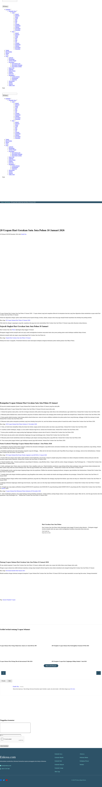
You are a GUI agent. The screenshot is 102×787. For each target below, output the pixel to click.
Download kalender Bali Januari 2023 (15, 570)
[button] (10, 9)
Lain (7, 56)
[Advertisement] (51, 190)
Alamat (10, 82)
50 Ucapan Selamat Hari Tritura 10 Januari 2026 (18, 320)
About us (82, 754)
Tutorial (11, 84)
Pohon (13, 329)
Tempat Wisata (12, 60)
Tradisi (7, 50)
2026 (13, 12)
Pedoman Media (84, 757)
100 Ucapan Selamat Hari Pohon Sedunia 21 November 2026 (21, 424)
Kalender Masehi (59, 757)
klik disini (72, 689)
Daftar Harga (12, 70)
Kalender (8, 9)
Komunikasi (15, 78)
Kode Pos (11, 73)
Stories (7, 53)
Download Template (17, 65)
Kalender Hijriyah (59, 764)
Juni (16, 21)
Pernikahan (11, 59)
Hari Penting (9, 51)
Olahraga (11, 69)
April (16, 18)
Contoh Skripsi (16, 76)
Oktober (17, 27)
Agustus (17, 24)
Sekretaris (14, 79)
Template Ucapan (11, 599)
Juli (16, 22)
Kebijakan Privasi (84, 761)
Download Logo (16, 63)
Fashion (11, 72)
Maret (16, 17)
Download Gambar (17, 66)
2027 (13, 31)
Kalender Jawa (12, 11)
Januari (17, 14)
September (17, 25)
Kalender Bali (58, 761)
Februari (17, 15)
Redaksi (82, 764)
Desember (17, 30)
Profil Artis (11, 68)
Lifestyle (11, 57)
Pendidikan (11, 75)
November (17, 28)
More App (57, 771)
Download (11, 62)
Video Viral (12, 85)
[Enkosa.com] (9, 5)
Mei (16, 20)
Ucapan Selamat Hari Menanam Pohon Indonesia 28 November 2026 (23, 491)
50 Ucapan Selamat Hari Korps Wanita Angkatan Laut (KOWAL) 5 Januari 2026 (26, 455)
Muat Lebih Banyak (51, 665)
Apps (7, 54)
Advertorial (12, 81)
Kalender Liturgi (59, 768)
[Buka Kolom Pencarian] (3, 88)
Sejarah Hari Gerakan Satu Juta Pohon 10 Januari (18, 338)
